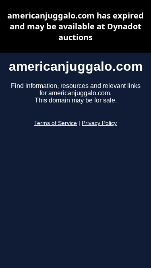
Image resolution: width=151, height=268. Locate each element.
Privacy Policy (99, 123)
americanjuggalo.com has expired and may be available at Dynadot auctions (75, 26)
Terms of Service (55, 123)
